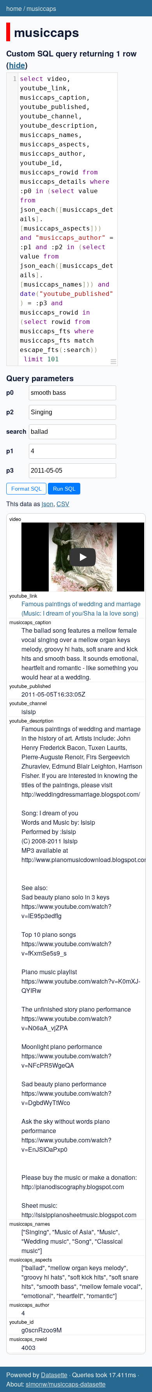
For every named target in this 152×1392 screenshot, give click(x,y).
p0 (10, 392)
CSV (63, 503)
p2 (10, 411)
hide (17, 64)
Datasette (54, 1374)
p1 (10, 450)
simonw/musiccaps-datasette (66, 1384)
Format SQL (26, 489)
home (14, 8)
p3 (10, 470)
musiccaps (41, 8)
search (16, 431)
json (47, 503)
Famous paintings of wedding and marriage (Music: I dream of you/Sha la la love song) (81, 608)
